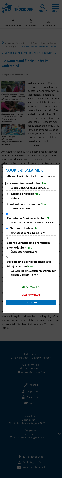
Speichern (31, 302)
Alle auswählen (31, 287)
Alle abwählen (31, 294)
